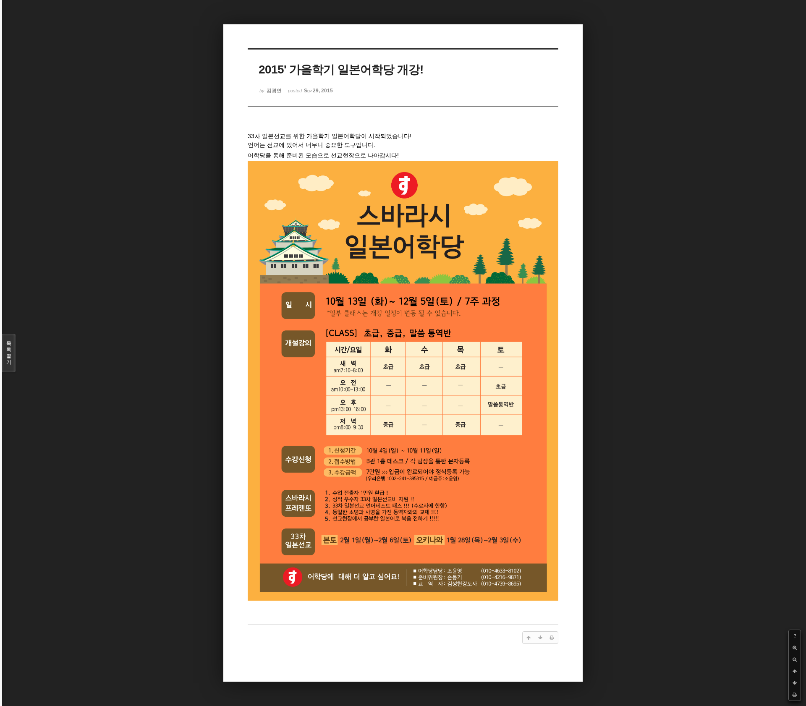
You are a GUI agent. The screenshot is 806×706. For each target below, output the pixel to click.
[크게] (795, 648)
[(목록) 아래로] (795, 683)
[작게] (795, 659)
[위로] (795, 671)
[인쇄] (795, 695)
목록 (8, 352)
